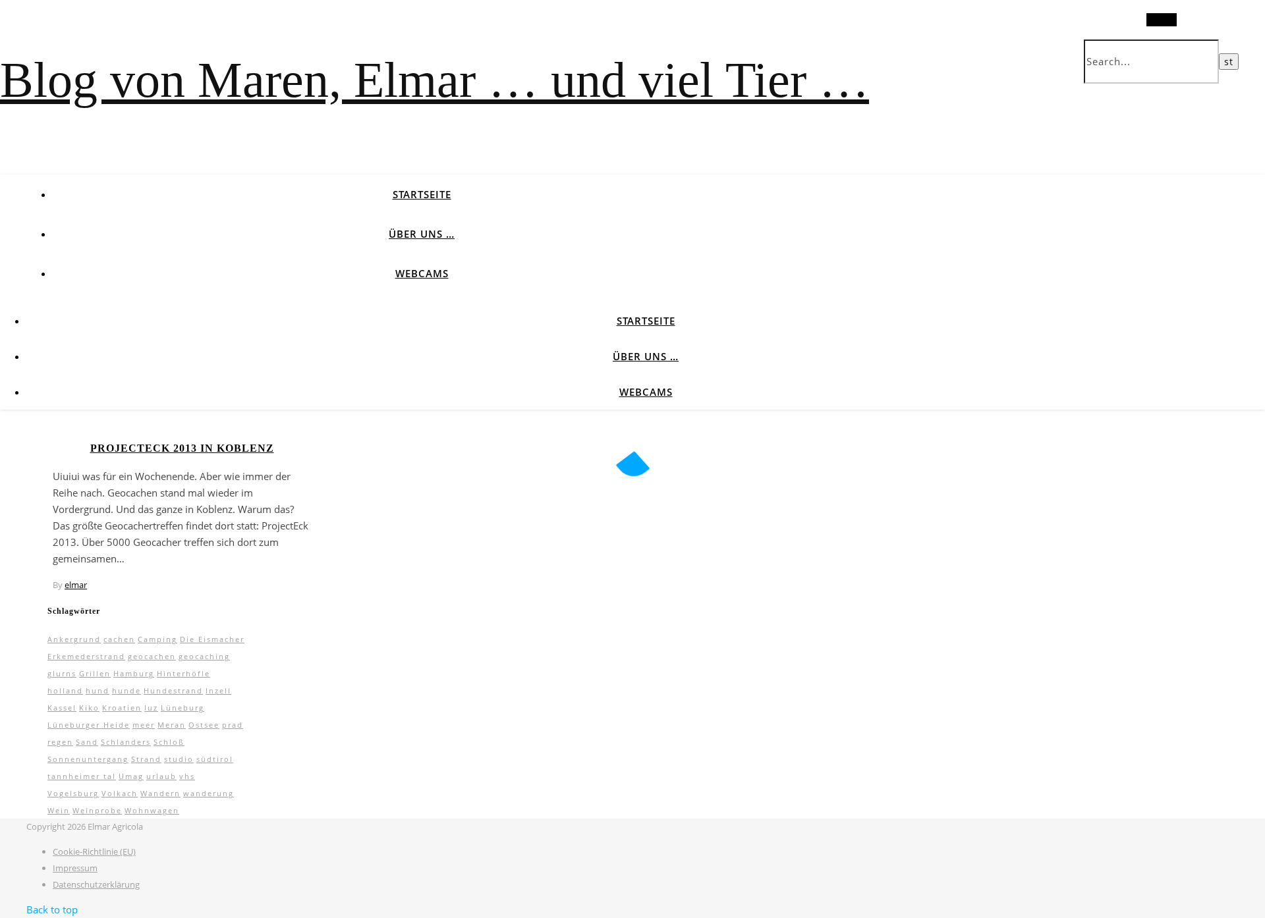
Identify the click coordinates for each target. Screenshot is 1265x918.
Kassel (61, 708)
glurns (61, 673)
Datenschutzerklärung (96, 884)
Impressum (75, 868)
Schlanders (126, 742)
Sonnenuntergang (87, 759)
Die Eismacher (212, 639)
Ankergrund (74, 639)
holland (65, 690)
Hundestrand (173, 690)
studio (179, 759)
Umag (131, 776)
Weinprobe (97, 810)
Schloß (169, 742)
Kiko (89, 708)
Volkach (119, 793)
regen (60, 742)
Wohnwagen (152, 810)
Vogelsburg (73, 793)
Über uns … (422, 233)
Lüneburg (182, 708)
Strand (146, 759)
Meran (171, 725)
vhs (187, 776)
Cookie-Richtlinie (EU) (94, 851)
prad (232, 725)
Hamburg (133, 673)
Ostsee (203, 725)
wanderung (208, 793)
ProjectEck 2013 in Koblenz (182, 448)
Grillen (95, 673)
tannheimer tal (81, 776)
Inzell (218, 690)
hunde (126, 690)
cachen (119, 639)
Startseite (422, 194)
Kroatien (122, 708)
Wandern (160, 793)
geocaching (204, 656)
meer (143, 725)
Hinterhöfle (183, 673)
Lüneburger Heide (88, 725)
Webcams (422, 273)
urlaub (161, 776)
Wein (58, 810)
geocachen (152, 656)
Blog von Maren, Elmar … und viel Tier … (434, 79)
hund (97, 690)
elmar (76, 585)
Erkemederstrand (86, 656)
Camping (157, 639)
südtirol (214, 759)
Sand (87, 742)
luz (151, 708)
